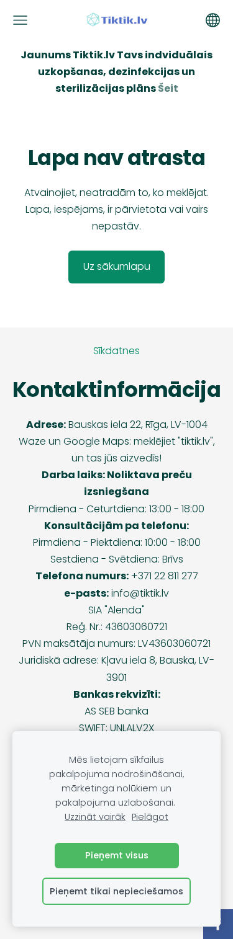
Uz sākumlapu (116, 266)
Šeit (168, 88)
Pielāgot (150, 817)
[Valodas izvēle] (213, 20)
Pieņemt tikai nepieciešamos (116, 891)
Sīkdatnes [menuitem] (116, 351)
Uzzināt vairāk (95, 817)
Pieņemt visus (116, 855)
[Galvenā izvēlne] (20, 20)
